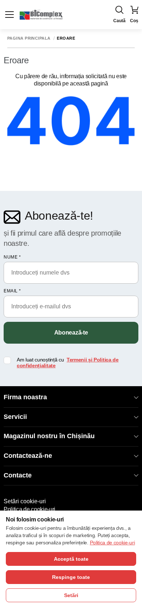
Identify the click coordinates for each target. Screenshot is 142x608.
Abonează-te (71, 332)
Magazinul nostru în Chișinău (49, 436)
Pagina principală (28, 38)
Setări (71, 595)
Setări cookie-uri (25, 501)
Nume (12, 257)
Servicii (15, 416)
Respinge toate (71, 577)
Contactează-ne (28, 455)
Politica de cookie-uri (29, 509)
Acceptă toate (71, 559)
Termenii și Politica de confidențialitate (68, 363)
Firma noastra (25, 397)
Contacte (18, 475)
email (12, 290)
